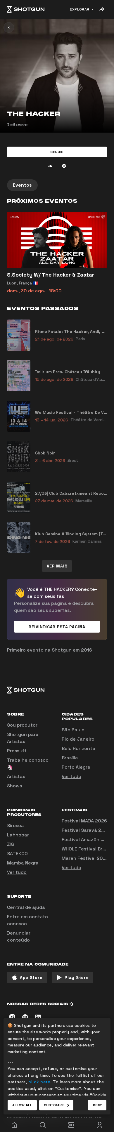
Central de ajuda (26, 907)
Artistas (16, 776)
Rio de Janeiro (78, 739)
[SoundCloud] (50, 166)
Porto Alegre (76, 767)
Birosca (15, 825)
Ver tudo (71, 776)
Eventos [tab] (22, 185)
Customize (54, 1105)
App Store (31, 977)
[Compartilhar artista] (101, 9)
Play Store (77, 977)
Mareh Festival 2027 (85, 858)
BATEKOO (17, 853)
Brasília (70, 758)
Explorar (79, 9)
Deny (97, 1105)
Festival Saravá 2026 (86, 830)
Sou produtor (22, 725)
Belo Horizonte (78, 748)
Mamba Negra (23, 863)
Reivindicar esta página (57, 626)
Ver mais (57, 566)
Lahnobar (18, 835)
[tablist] (57, 185)
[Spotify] (64, 166)
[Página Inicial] (25, 9)
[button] (57, 152)
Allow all (22, 1105)
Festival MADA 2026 (84, 821)
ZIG (10, 844)
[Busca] (43, 1125)
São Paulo (73, 730)
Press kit (17, 751)
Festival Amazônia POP (88, 839)
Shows (14, 786)
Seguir (57, 152)
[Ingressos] (71, 1125)
